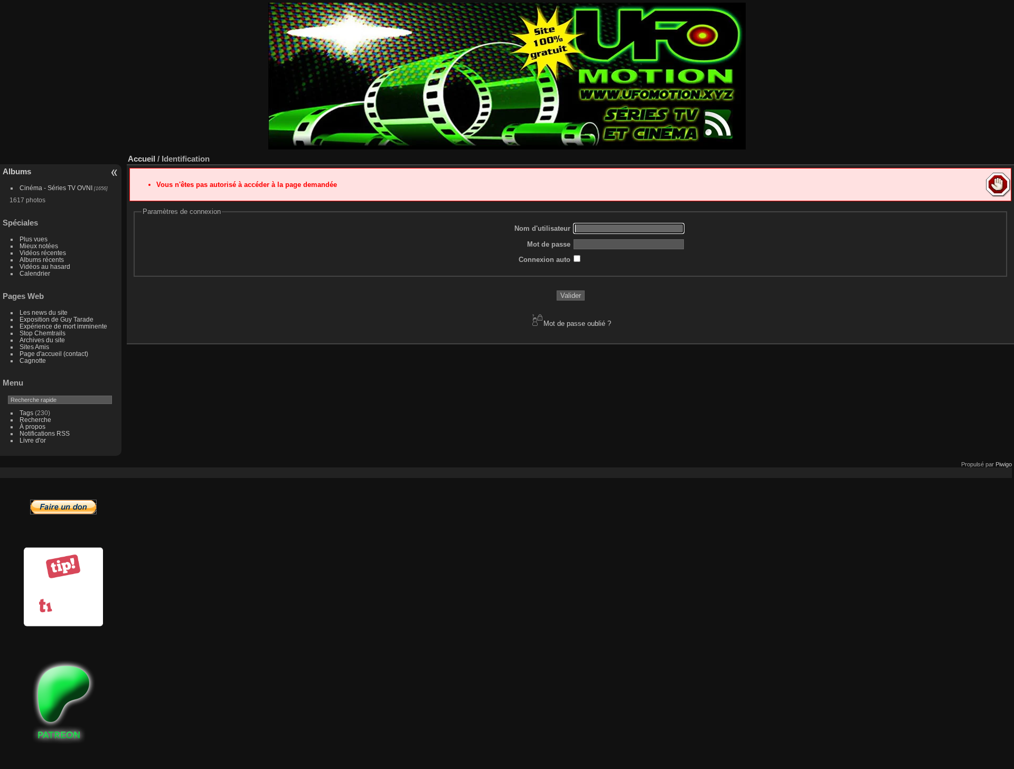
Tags (26, 412)
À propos (32, 426)
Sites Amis (34, 346)
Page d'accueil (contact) (54, 353)
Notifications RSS (45, 433)
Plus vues (34, 239)
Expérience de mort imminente (63, 326)
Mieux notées (39, 245)
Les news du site (44, 312)
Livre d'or (33, 440)
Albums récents (42, 259)
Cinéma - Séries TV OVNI (56, 187)
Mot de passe (548, 244)
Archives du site (42, 339)
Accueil (141, 158)
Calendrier (35, 273)
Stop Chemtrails (42, 333)
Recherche (35, 419)
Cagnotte (33, 360)
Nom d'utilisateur (542, 228)
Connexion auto (544, 260)
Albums (17, 171)
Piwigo (1004, 464)
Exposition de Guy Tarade (56, 319)
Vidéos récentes (43, 252)
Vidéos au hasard (45, 266)
